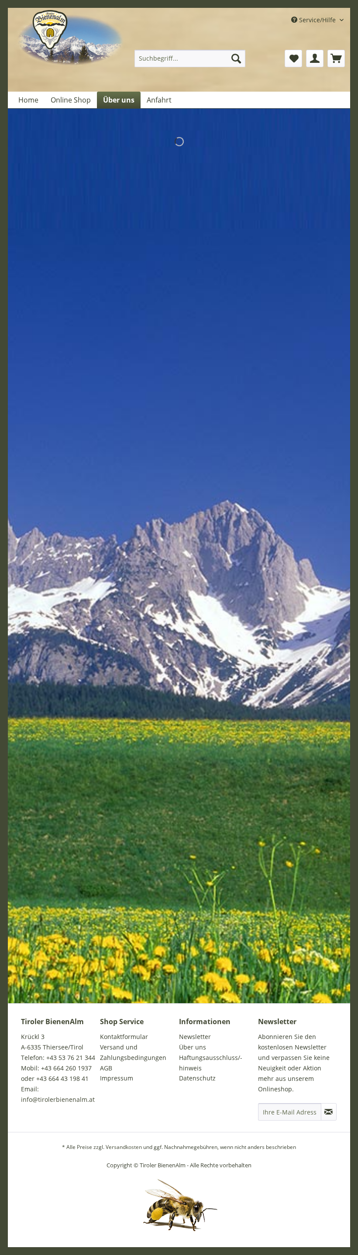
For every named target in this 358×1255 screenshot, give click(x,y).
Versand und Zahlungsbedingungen (133, 1052)
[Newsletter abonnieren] (329, 1112)
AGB (106, 1068)
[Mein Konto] (315, 58)
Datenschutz (197, 1078)
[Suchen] (236, 58)
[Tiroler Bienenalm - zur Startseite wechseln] (70, 51)
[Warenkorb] (336, 58)
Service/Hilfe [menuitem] (317, 20)
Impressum (116, 1078)
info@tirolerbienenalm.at (58, 1099)
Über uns (192, 1047)
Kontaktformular (124, 1036)
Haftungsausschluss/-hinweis (210, 1062)
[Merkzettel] (293, 58)
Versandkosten (124, 1147)
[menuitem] (190, 58)
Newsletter (195, 1036)
